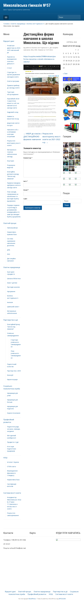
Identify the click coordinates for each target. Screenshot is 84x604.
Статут (9, 68)
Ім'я (25, 181)
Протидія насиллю (13, 287)
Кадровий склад (12, 112)
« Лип (65, 73)
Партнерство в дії (10, 320)
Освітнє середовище (18, 24)
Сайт (25, 199)
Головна (6, 24)
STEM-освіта (11, 466)
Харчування (11, 291)
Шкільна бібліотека (14, 278)
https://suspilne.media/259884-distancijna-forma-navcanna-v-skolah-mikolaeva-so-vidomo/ (39, 59)
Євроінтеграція (12, 379)
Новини (40, 50)
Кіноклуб (10, 375)
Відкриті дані (8, 41)
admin (28, 48)
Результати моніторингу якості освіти (13, 143)
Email (26, 190)
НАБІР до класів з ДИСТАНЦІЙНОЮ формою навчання (32, 136)
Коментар (27, 158)
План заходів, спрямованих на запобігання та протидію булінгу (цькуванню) (13, 196)
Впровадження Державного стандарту (12, 473)
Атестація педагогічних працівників (11, 449)
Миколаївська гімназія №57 (27, 5)
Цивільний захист (13, 307)
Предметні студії (13, 442)
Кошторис (10, 161)
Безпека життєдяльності (35, 24)
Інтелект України (13, 462)
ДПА (8, 250)
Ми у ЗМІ (34, 50)
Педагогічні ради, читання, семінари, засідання (13, 429)
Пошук (78, 17)
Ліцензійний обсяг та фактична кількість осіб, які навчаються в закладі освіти (13, 103)
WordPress (32, 599)
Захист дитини (12, 283)
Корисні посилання (13, 413)
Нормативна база (13, 480)
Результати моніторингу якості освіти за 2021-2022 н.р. (51, 138)
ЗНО (8, 254)
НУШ (5, 458)
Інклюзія (10, 302)
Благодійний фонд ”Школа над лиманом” (13, 326)
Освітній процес (9, 223)
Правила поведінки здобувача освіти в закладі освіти (13, 185)
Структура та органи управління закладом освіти (13, 74)
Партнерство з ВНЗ (14, 371)
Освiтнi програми (13, 81)
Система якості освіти (12, 493)
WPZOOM (62, 599)
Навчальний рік (12, 228)
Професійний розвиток (37, 594)
